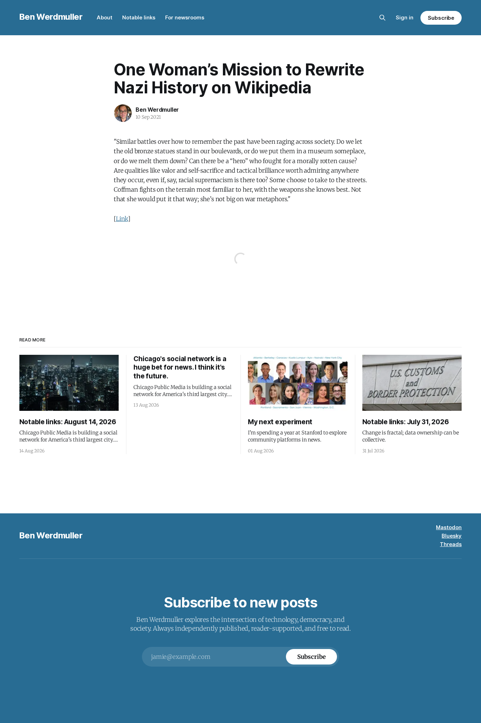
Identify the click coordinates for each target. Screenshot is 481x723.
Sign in (404, 17)
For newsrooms (184, 17)
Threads (451, 544)
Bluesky (452, 535)
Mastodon (449, 527)
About (104, 17)
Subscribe (441, 17)
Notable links (138, 17)
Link (122, 219)
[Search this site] (382, 17)
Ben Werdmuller (51, 17)
